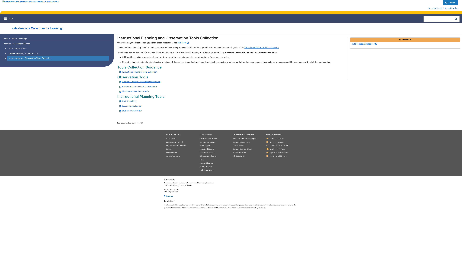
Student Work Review (132, 111)
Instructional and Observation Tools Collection (30, 58)
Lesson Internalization (132, 106)
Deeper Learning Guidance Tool (23, 53)
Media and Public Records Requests (245, 139)
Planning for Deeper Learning (16, 43)
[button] (456, 19)
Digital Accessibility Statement (176, 146)
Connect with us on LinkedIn (279, 146)
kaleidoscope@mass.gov (363, 44)
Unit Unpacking (129, 101)
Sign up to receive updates (279, 153)
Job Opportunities (239, 156)
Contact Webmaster (173, 156)
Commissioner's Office (207, 142)
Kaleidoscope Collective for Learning (37, 28)
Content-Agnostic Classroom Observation (141, 81)
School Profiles (451, 8)
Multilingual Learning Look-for (135, 91)
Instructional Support (207, 153)
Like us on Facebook (276, 142)
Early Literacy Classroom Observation (139, 86)
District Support (205, 146)
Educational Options (207, 149)
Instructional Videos (18, 48)
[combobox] (438, 19)
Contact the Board (239, 146)
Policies (168, 149)
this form (182, 43)
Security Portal (435, 8)
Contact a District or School (242, 149)
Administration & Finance (208, 139)
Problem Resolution (240, 153)
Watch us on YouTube (277, 149)
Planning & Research (207, 163)
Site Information (171, 153)
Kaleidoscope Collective (208, 156)
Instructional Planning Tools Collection (139, 72)
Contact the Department (241, 142)
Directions (169, 196)
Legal (201, 160)
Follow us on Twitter (276, 139)
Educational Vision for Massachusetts (261, 47)
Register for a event (278, 156)
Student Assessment (206, 170)
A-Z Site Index (171, 139)
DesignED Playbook (174, 142)
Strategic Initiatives (206, 167)
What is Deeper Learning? (15, 38)
